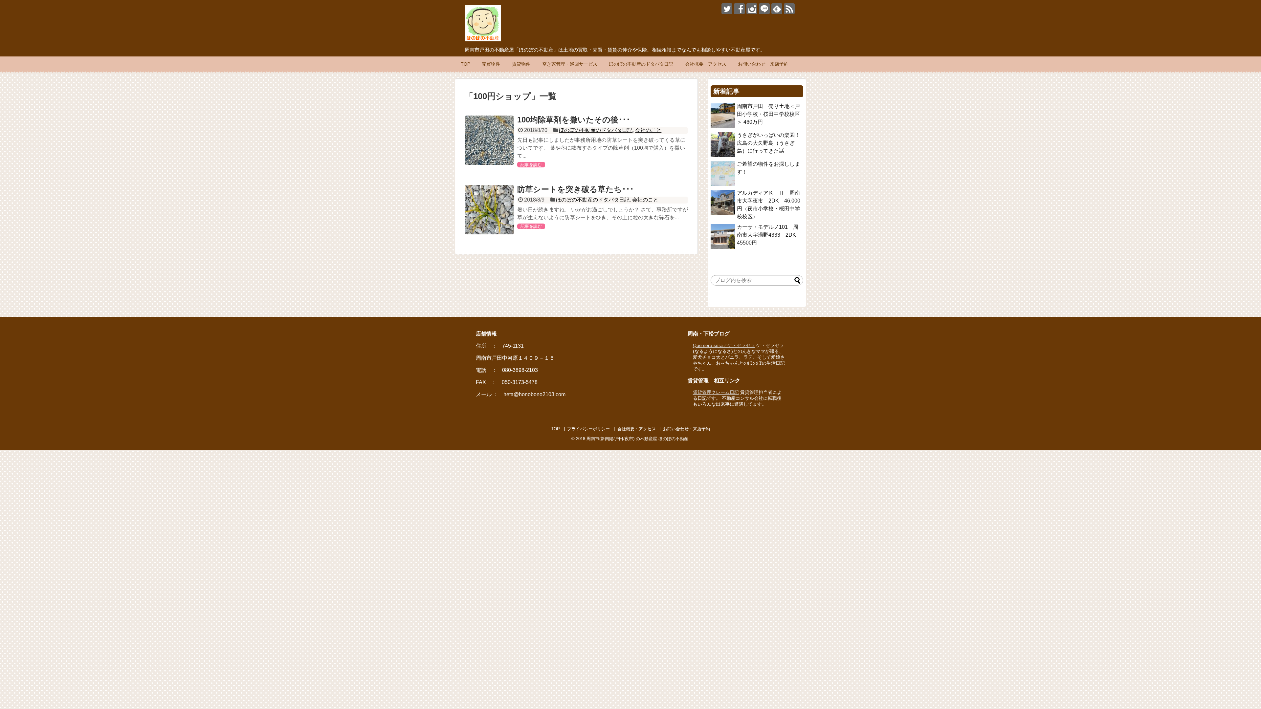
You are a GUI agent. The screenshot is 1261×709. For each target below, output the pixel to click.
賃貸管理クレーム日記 (716, 392)
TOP (465, 64)
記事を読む (531, 164)
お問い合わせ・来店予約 (763, 64)
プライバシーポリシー (588, 428)
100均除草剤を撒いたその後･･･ (573, 119)
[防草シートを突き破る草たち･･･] (489, 209)
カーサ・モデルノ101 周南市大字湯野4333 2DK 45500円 (769, 235)
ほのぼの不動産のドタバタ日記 (641, 64)
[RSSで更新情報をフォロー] (789, 8)
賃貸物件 (521, 64)
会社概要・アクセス (705, 64)
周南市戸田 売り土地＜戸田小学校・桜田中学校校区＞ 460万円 (768, 114)
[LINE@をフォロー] (764, 8)
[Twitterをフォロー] (726, 8)
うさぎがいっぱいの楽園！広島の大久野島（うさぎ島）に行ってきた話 (768, 143)
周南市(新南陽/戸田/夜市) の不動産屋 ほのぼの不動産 (637, 438)
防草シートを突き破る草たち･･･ (575, 189)
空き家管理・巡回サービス (569, 64)
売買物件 (491, 64)
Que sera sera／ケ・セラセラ (724, 345)
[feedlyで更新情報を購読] (776, 8)
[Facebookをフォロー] (739, 8)
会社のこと (648, 130)
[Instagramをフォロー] (751, 8)
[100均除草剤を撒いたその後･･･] (489, 140)
